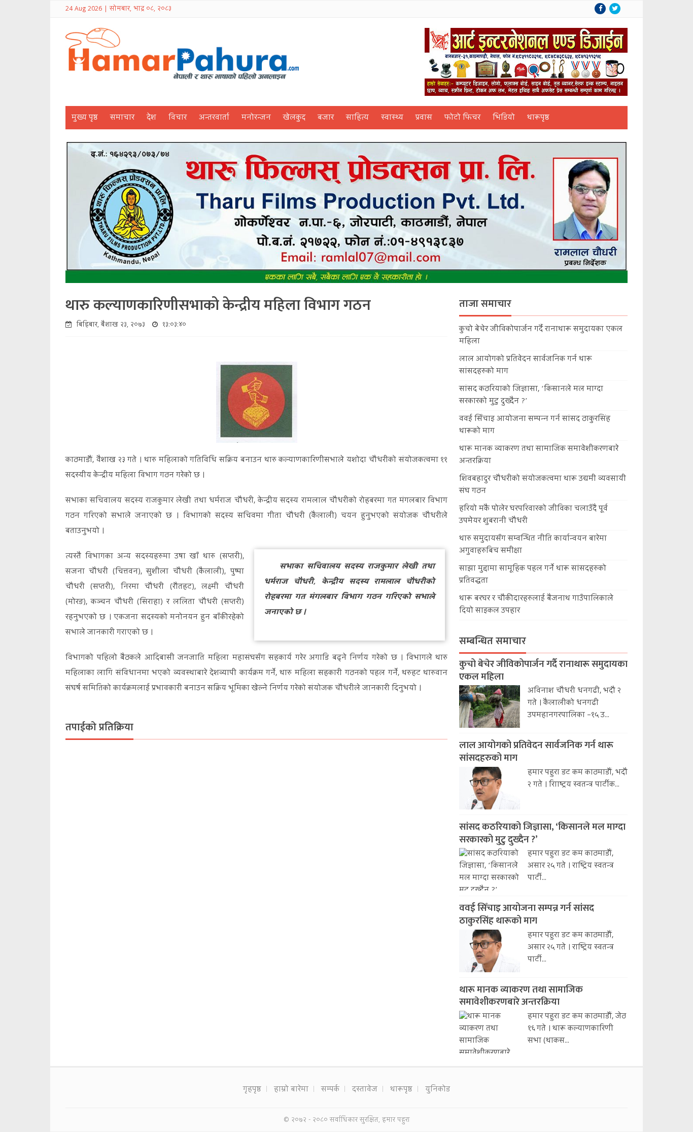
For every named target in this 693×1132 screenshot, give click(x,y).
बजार (326, 118)
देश (151, 118)
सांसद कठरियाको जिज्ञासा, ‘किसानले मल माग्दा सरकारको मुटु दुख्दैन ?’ (542, 833)
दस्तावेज (364, 1090)
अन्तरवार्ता (214, 118)
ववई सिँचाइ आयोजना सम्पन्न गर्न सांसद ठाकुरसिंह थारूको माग (526, 914)
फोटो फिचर (462, 118)
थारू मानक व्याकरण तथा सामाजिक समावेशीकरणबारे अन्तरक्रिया (521, 996)
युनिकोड (437, 1090)
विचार (177, 118)
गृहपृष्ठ (252, 1090)
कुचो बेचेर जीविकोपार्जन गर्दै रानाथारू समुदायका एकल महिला (543, 670)
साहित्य (357, 118)
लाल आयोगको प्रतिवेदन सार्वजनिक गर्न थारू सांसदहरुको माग (536, 751)
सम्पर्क (330, 1090)
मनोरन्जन (256, 118)
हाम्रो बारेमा (291, 1090)
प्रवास (423, 118)
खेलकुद (294, 118)
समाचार (122, 118)
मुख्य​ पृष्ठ (85, 118)
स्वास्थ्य (392, 118)
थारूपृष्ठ (538, 118)
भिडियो (504, 118)
